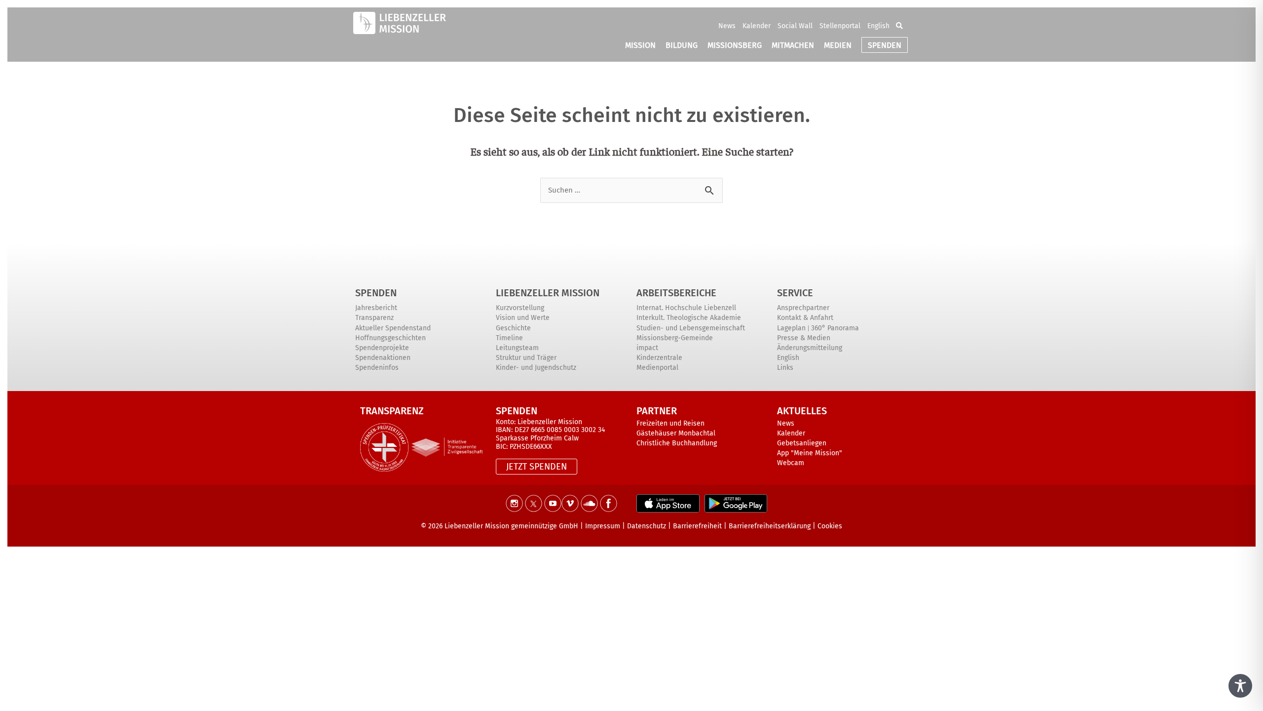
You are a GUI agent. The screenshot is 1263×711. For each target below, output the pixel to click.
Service (795, 293)
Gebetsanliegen (801, 443)
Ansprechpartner (803, 308)
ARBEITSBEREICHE (676, 293)
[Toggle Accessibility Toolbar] (1240, 686)
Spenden (376, 293)
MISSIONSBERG (734, 45)
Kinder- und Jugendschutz (536, 367)
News (727, 26)
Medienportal (657, 367)
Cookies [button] (829, 526)
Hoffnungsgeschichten (390, 338)
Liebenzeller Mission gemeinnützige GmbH (511, 526)
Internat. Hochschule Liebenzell (686, 308)
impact (647, 348)
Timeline (509, 338)
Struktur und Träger (526, 358)
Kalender (757, 26)
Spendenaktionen (382, 358)
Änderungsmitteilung (809, 348)
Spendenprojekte (382, 348)
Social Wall (795, 26)
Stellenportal (839, 26)
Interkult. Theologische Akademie (688, 318)
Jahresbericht (376, 308)
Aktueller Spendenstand (393, 328)
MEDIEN (838, 45)
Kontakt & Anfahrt (805, 318)
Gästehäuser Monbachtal (675, 433)
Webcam (790, 463)
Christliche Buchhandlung (676, 443)
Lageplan (791, 328)
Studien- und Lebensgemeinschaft (690, 328)
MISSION (640, 45)
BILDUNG (682, 45)
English (878, 26)
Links (785, 367)
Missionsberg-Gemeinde (674, 338)
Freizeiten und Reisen (670, 423)
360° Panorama (835, 328)
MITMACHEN (793, 45)
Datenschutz (646, 526)
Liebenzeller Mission (547, 293)
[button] (899, 25)
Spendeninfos (377, 367)
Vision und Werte (523, 318)
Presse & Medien (803, 338)
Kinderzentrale (659, 358)
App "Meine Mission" (809, 453)
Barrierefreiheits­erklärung (770, 526)
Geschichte (513, 328)
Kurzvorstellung (520, 308)
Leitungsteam (517, 348)
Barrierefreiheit (697, 526)
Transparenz (374, 318)
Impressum (602, 526)
